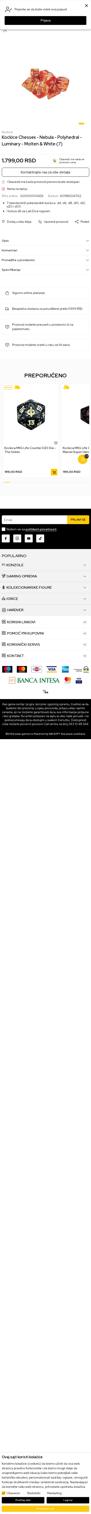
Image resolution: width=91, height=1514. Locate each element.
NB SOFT (54, 734)
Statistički (33, 1493)
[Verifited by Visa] (79, 680)
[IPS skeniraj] (45, 691)
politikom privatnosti (41, 529)
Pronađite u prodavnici (18, 260)
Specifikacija (11, 270)
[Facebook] (6, 538)
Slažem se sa (31, 529)
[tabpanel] (45, 84)
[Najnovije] (8, 387)
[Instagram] (17, 538)
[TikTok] (40, 538)
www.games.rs (24, 734)
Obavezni (13, 1493)
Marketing (54, 1493)
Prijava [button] (46, 20)
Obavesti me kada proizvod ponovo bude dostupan (43, 182)
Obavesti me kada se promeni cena (71, 161)
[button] (16, 222)
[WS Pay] (81, 669)
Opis (5, 241)
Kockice (7, 132)
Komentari (9, 250)
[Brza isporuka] (18, 387)
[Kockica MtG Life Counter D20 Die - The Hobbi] (31, 415)
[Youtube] (29, 538)
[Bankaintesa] (34, 680)
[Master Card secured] (67, 680)
